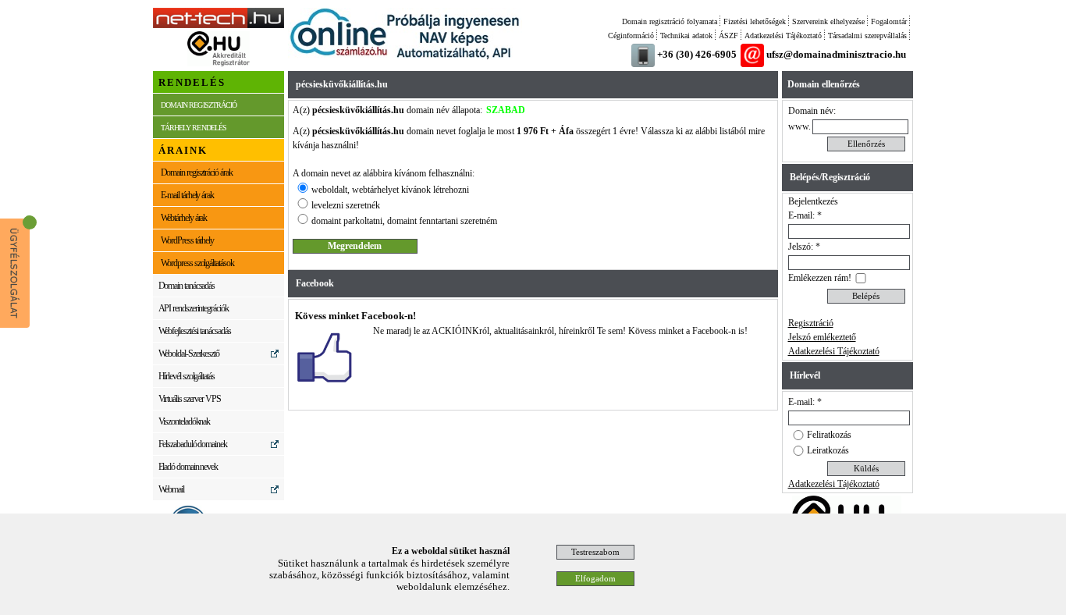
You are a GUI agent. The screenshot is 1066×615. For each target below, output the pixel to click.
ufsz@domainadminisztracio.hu (836, 54)
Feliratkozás (829, 434)
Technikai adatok (686, 35)
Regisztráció (810, 323)
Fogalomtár (889, 21)
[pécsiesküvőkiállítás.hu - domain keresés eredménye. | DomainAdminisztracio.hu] (218, 25)
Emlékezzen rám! (819, 277)
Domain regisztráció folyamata (669, 21)
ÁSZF (728, 35)
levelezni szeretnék (345, 205)
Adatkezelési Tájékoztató (783, 35)
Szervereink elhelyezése (828, 21)
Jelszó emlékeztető (822, 337)
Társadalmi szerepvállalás (867, 35)
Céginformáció (631, 35)
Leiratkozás (828, 450)
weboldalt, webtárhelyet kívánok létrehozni (390, 189)
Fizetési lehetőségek (754, 21)
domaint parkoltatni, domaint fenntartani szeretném (404, 220)
